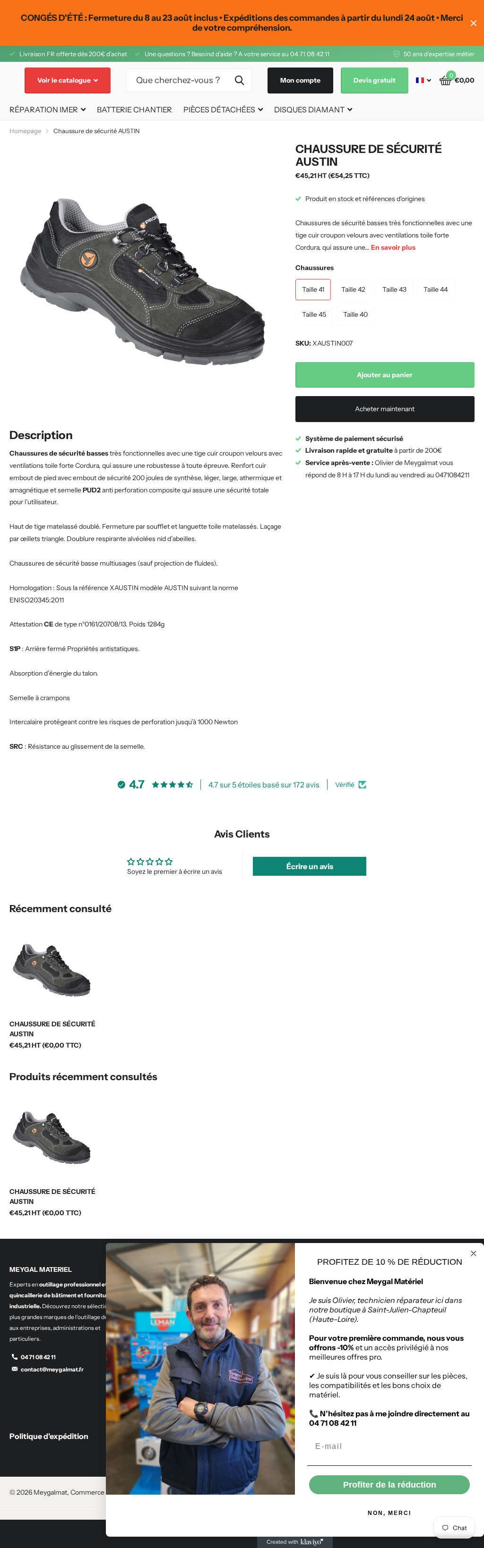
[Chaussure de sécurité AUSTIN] (52, 969)
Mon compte (300, 80)
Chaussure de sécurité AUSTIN (52, 1029)
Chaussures (314, 267)
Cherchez (239, 80)
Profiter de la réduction (389, 1484)
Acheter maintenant (385, 409)
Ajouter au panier (385, 375)
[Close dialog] (473, 1253)
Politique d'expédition (48, 1436)
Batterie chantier (134, 109)
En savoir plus (393, 247)
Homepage (25, 131)
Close (473, 23)
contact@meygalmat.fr (52, 1369)
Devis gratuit (375, 80)
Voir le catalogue (64, 80)
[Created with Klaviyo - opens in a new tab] (295, 1542)
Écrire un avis (309, 866)
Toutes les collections (47, 110)
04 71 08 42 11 (38, 1357)
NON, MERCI (389, 1513)
